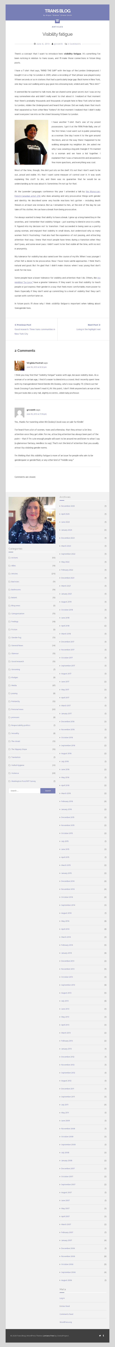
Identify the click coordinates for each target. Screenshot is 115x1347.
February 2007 (67, 1232)
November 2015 (67, 825)
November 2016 (67, 729)
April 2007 (65, 1216)
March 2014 (66, 937)
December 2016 (67, 721)
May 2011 (65, 1112)
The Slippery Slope (19, 749)
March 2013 (66, 1032)
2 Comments (74, 44)
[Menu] (57, 20)
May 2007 (65, 1208)
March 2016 (66, 793)
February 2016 (67, 801)
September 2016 (68, 745)
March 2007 (66, 1224)
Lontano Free (48, 1335)
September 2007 (68, 1184)
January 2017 (66, 713)
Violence (15, 773)
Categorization (17, 613)
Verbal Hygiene (17, 765)
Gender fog (16, 637)
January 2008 (66, 1160)
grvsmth (58, 44)
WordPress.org (66, 1322)
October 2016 (67, 737)
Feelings (14, 621)
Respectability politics (20, 725)
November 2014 (68, 889)
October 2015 (67, 833)
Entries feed (65, 1306)
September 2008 (68, 1144)
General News (17, 645)
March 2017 (66, 705)
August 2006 (66, 1280)
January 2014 (66, 953)
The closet (15, 741)
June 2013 (65, 1008)
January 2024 (66, 530)
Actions (14, 557)
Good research (17, 661)
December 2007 (68, 1168)
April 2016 (65, 785)
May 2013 (65, 1016)
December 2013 (67, 961)
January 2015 (66, 873)
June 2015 (65, 849)
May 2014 (65, 921)
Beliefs (14, 597)
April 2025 (65, 514)
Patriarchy (15, 701)
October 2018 (67, 609)
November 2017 (67, 649)
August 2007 (66, 1192)
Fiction (14, 629)
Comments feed (66, 1314)
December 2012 (67, 1056)
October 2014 (67, 897)
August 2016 (66, 753)
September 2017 (68, 665)
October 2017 (67, 657)
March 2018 (66, 633)
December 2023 (68, 538)
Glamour (15, 653)
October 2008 (67, 1136)
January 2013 (66, 1048)
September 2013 (68, 985)
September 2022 (68, 554)
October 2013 (67, 977)
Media (14, 685)
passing (14, 693)
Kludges (14, 677)
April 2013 (65, 1024)
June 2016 (65, 769)
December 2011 (67, 1088)
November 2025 (68, 506)
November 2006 (68, 1256)
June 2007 (65, 1200)
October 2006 (67, 1264)
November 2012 (67, 1064)
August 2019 (66, 601)
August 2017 (66, 673)
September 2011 (68, 1096)
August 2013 (66, 993)
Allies (13, 565)
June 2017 (65, 681)
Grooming (15, 669)
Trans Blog (57, 10)
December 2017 (67, 641)
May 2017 (65, 689)
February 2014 (67, 945)
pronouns (15, 717)
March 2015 (66, 865)
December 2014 (67, 881)
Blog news (15, 605)
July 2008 (65, 1152)
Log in (62, 1298)
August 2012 (66, 1080)
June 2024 (65, 522)
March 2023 (66, 546)
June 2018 (65, 617)
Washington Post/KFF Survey (23, 781)
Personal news (17, 709)
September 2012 (68, 1072)
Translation (15, 757)
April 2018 (65, 625)
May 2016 (65, 777)
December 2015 (67, 817)
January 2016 (66, 809)
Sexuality (15, 733)
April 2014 (65, 929)
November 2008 (68, 1128)
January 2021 (66, 593)
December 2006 (68, 1248)
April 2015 (65, 857)
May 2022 (65, 562)
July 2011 (64, 1104)
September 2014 (68, 905)
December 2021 (67, 577)
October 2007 (67, 1176)
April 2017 (65, 697)
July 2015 (65, 841)
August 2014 (66, 913)
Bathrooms (16, 589)
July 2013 (65, 1001)
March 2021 (66, 585)
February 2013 (67, 1040)
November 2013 (67, 969)
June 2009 (65, 1120)
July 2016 (65, 761)
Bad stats (15, 581)
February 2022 (67, 569)
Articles (57, 26)
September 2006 (68, 1272)
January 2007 (66, 1240)
